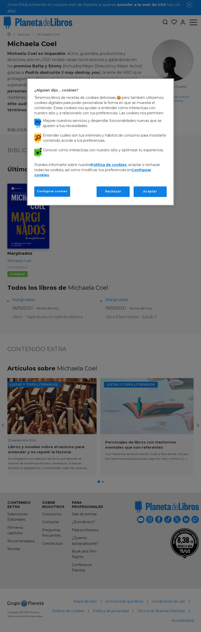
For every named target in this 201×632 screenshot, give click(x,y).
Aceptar (150, 191)
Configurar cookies (52, 191)
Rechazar (113, 191)
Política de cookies (108, 165)
